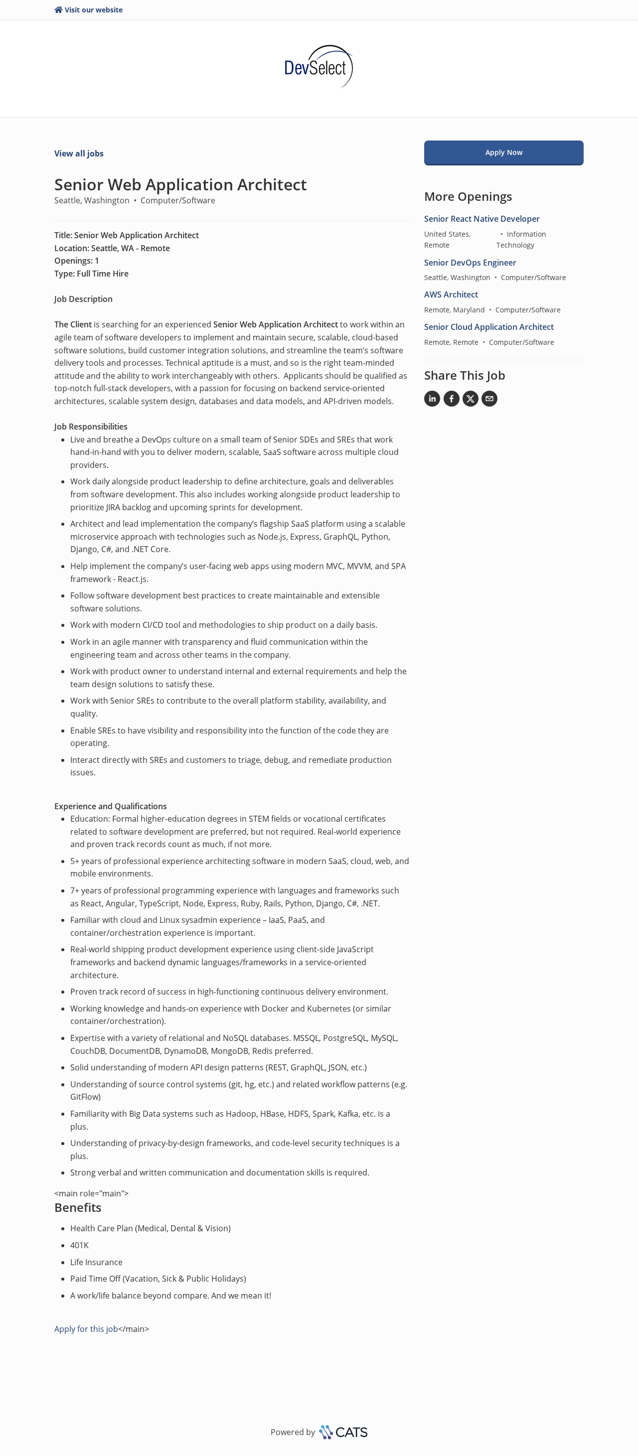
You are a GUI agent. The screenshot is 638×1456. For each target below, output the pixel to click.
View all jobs (79, 153)
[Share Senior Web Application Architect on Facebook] (452, 401)
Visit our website (94, 9)
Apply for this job (86, 1328)
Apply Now (503, 152)
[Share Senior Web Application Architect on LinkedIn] (432, 401)
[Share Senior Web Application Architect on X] (470, 401)
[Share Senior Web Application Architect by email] (489, 401)
